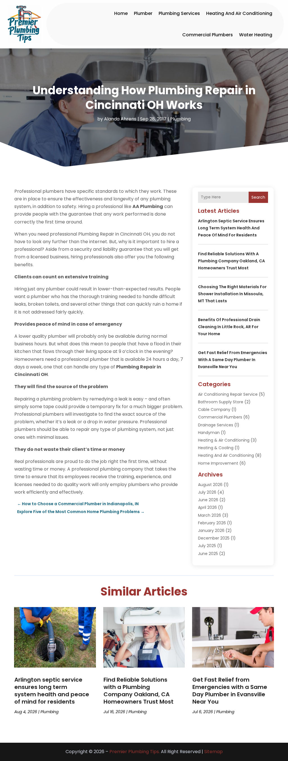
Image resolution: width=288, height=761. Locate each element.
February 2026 (212, 523)
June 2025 (208, 553)
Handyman (209, 432)
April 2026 (207, 507)
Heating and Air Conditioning (239, 13)
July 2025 (207, 546)
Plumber (143, 13)
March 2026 (209, 515)
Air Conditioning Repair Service (228, 394)
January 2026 (211, 530)
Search (258, 197)
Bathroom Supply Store (220, 402)
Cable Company (214, 409)
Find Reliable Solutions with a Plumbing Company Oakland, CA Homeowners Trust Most (231, 261)
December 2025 (214, 538)
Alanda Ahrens (120, 119)
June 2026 (208, 500)
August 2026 (210, 484)
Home (121, 13)
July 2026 (207, 492)
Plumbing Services (179, 13)
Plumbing (180, 119)
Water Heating (255, 35)
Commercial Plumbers (207, 35)
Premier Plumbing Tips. (134, 751)
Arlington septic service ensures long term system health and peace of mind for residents (231, 228)
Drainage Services (215, 425)
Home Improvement (218, 463)
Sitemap (213, 751)
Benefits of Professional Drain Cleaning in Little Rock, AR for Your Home (229, 327)
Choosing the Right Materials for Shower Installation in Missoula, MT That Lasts (232, 294)
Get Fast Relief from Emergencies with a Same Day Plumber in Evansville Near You (232, 360)
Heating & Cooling (215, 448)
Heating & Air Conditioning (223, 440)
